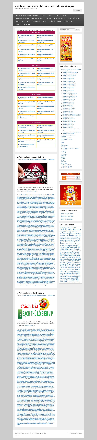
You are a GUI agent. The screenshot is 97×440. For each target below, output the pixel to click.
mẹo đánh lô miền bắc (45, 244)
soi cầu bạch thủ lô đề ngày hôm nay (31, 250)
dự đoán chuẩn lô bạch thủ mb (30, 292)
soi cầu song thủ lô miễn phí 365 (29, 280)
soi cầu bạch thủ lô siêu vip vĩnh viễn (39, 397)
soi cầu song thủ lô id (21, 278)
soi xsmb (71, 275)
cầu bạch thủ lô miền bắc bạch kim (47, 334)
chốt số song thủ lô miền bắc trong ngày (42, 225)
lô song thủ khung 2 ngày (32, 235)
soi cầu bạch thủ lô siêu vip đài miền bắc (35, 259)
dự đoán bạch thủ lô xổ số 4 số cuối (38, 229)
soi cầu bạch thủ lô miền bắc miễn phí (46, 253)
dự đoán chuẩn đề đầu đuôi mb (69, 84)
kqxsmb (66, 261)
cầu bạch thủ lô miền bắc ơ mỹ (25, 201)
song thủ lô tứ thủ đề (38, 285)
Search (77, 29)
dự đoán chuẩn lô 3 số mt (68, 112)
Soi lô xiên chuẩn (64, 275)
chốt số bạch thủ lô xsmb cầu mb (37, 220)
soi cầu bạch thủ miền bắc (38, 273)
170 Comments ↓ (51, 159)
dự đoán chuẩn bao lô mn (68, 123)
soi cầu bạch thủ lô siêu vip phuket (42, 260)
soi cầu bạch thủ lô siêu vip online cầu (27, 260)
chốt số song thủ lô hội (46, 358)
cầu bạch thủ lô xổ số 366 (24, 202)
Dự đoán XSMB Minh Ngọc (67, 245)
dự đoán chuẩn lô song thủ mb (30, 157)
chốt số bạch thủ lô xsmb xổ (45, 354)
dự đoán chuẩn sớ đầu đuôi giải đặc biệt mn (72, 132)
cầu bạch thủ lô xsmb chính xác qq (37, 203)
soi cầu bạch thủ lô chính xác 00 (48, 248)
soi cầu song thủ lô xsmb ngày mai (33, 283)
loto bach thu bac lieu (23, 373)
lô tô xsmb (37, 372)
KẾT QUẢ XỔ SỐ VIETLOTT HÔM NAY (71, 148)
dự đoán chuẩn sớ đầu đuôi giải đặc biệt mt (71, 115)
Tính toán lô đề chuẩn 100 (59, 18)
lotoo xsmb (24, 375)
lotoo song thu (32, 244)
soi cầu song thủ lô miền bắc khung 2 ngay (43, 417)
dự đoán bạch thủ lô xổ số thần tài (45, 230)
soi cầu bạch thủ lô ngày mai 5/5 (30, 391)
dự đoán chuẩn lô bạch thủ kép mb (70, 93)
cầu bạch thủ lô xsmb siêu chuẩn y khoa (29, 208)
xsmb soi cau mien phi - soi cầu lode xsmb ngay (36, 159)
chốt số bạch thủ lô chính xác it (36, 210)
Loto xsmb (19, 375)
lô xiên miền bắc (33, 241)
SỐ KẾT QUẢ (27, 24)
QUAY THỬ (19, 24)
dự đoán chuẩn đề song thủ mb (69, 86)
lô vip (22, 241)
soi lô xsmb (31, 285)
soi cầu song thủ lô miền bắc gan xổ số (34, 278)
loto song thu (25, 244)
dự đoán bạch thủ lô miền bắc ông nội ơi (42, 227)
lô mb (46, 369)
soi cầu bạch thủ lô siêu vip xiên (33, 262)
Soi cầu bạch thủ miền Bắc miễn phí (44, 410)
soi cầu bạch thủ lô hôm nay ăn (23, 252)
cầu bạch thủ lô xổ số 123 (48, 335)
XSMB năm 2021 (65, 278)
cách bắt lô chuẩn (20, 199)
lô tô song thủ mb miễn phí (43, 240)
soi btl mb (35, 382)
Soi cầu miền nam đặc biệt (37, 18)
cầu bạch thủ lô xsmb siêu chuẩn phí (35, 207)
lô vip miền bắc (27, 241)
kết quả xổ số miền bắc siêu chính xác (70, 261)
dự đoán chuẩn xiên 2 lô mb (68, 100)
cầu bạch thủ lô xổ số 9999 (35, 202)
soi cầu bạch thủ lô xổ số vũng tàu (46, 268)
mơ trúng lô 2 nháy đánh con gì (28, 245)
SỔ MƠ (72, 21)
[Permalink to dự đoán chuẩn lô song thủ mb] (32, 185)
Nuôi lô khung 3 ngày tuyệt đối (48, 245)
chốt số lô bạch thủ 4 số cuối (24, 221)
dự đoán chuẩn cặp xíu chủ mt (69, 108)
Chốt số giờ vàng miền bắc (68, 228)
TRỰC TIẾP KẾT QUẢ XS (73, 18)
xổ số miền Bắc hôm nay (69, 280)
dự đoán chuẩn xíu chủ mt (68, 117)
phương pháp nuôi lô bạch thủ (27, 381)
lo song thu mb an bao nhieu (28, 236)
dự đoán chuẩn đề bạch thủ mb (69, 83)
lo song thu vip (45, 238)
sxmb (75, 275)
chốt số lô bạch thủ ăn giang (36, 221)
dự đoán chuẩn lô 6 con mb (68, 89)
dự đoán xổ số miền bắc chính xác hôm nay (70, 250)
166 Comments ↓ (51, 295)
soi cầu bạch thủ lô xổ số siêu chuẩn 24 (44, 404)
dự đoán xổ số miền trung (70, 258)
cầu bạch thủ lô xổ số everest (47, 202)
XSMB (17, 21)
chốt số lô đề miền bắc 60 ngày (37, 222)
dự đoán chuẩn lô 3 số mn (68, 127)
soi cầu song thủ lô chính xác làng (44, 414)
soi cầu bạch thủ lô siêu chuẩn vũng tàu (33, 394)
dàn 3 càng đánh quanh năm (65, 237)
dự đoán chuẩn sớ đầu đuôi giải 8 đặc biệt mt (72, 114)
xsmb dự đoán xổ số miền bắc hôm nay (72, 276)
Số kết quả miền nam (67, 167)
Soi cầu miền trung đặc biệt (22, 18)
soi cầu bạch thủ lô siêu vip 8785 (44, 258)
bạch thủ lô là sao (39, 196)
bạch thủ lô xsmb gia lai (42, 198)
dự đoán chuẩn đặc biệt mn (68, 124)
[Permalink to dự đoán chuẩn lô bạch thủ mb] (36, 320)
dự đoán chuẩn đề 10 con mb (69, 81)
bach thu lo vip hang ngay (46, 333)
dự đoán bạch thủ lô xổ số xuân (25, 366)
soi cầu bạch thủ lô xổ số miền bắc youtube (42, 266)
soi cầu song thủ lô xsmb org (46, 283)
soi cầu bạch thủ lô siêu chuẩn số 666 (36, 257)
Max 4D (64, 152)
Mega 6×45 (65, 149)
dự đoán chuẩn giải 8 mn (68, 126)
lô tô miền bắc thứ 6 (34, 239)
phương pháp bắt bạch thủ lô (48, 378)
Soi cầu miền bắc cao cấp (60, 15)
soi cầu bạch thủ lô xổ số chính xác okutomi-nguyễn (41, 400)
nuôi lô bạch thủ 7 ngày (42, 376)
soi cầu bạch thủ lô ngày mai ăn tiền (28, 255)
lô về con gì (42, 372)
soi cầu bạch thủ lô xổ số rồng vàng (36, 267)
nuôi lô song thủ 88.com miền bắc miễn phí (32, 248)
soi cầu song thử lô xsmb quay (30, 423)
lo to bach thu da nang (46, 371)
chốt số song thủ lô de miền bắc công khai (38, 224)
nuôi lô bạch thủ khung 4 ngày (46, 377)
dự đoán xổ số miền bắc (70, 247)
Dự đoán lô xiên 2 (65, 243)
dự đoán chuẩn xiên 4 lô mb (68, 103)
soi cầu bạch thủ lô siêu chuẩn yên (31, 258)
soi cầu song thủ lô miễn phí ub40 (43, 280)
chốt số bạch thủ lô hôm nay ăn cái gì (40, 211)
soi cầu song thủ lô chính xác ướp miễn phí (29, 277)
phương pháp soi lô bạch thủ (39, 381)
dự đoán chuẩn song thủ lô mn (69, 135)
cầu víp (49, 208)
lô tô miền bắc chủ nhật (24, 239)
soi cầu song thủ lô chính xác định (37, 276)
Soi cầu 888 (45, 382)
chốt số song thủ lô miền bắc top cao (26, 225)
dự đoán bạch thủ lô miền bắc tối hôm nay (25, 363)
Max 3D (64, 151)
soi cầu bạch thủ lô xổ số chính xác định (27, 263)
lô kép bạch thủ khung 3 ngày (39, 369)
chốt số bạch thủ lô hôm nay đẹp (31, 212)
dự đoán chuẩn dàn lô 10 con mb (69, 75)
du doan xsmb (75, 235)
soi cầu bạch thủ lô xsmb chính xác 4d (37, 269)
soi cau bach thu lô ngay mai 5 (38, 254)
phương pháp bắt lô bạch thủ (39, 380)
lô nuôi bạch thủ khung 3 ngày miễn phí (34, 371)
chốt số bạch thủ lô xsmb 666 (28, 219)
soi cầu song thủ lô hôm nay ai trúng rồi (46, 277)
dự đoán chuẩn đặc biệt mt (68, 109)
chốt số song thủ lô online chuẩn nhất (39, 226)
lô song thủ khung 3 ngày (42, 235)
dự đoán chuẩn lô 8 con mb (68, 90)
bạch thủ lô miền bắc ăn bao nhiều (28, 197)
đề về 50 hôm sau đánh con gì (73, 282)
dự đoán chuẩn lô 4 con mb (68, 87)
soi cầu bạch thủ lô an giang (38, 383)
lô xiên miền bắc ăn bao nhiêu (43, 241)
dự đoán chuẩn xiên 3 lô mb (68, 102)
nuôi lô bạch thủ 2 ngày (44, 375)
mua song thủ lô (38, 245)
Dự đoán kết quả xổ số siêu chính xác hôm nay (70, 242)
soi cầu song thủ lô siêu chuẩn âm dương (39, 281)
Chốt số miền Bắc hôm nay (70, 230)
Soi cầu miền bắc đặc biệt (46, 15)
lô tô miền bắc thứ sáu (23, 240)
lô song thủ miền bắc (38, 236)
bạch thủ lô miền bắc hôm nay (41, 197)
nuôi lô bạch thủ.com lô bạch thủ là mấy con (33, 378)
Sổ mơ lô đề (48, 18)
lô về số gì (47, 372)
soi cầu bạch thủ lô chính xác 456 (24, 249)
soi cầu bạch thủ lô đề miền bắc (33, 386)
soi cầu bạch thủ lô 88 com (26, 383)
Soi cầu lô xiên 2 (66, 269)
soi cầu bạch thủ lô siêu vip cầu (39, 395)
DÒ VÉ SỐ (66, 21)
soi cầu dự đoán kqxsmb (72, 264)
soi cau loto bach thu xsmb (42, 411)
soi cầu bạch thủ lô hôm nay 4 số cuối (46, 250)
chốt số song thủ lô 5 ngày (24, 224)
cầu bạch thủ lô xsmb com (49, 203)
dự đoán (63, 238)
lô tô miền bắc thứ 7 (42, 239)
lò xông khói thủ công (27, 243)
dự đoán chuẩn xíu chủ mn (68, 133)
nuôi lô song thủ (20, 246)
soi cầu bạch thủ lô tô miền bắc (29, 399)
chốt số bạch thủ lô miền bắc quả (38, 215)
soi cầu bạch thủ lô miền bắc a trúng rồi (32, 389)
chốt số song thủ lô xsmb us (27, 227)
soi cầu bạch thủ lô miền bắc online (24, 254)
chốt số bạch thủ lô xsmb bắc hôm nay (41, 219)
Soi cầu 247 (40, 382)
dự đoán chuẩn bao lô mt (68, 106)
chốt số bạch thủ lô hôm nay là (45, 212)
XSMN (23, 21)
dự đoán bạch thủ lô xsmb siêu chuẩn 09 (30, 232)
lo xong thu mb (40, 243)
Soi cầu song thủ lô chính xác (33, 274)
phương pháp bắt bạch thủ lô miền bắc (25, 380)
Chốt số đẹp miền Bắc (70, 232)
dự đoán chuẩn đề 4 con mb (68, 77)
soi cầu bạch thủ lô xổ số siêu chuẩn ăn (31, 268)
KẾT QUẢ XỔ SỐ (36, 21)
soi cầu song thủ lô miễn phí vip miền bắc (31, 419)
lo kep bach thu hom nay (28, 369)
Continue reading (32, 191)
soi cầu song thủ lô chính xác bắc (46, 274)
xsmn (72, 278)
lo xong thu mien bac (47, 243)
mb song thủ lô (38, 244)
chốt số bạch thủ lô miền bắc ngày (24, 215)
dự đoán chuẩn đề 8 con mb (68, 80)
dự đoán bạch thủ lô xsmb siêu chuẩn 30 (27, 234)
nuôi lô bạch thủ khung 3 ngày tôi (33, 377)
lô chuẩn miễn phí (22, 235)
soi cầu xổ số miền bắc (71, 273)
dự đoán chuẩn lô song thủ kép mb (70, 96)
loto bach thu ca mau (32, 373)
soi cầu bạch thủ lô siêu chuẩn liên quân (43, 255)
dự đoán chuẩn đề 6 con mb (68, 78)
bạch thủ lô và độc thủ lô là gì (31, 198)
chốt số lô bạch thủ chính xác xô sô (45, 355)
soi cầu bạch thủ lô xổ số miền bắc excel (45, 264)
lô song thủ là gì (51, 235)
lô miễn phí (50, 369)
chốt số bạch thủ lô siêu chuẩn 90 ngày (29, 216)
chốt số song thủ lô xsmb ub (48, 361)
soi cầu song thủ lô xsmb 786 (44, 282)
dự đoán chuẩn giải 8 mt (68, 111)
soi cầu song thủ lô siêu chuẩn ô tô (27, 420)
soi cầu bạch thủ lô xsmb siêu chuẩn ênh (44, 272)
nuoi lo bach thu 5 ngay (32, 376)
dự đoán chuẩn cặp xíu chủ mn (69, 121)
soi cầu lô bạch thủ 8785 (48, 273)
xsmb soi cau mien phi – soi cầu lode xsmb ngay (44, 6)
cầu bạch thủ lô (28, 199)
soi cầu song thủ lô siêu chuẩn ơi (31, 282)
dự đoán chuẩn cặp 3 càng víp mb (70, 74)
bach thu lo (48, 329)
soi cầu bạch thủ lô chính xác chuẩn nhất (39, 249)
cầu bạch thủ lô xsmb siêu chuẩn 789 (24, 205)
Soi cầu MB (73, 269)
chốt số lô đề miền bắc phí (45, 357)
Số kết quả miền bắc (67, 164)
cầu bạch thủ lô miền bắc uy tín (38, 201)
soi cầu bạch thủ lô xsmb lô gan (42, 408)
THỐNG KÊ (52, 21)
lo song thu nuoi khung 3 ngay (35, 238)
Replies (45, 285)
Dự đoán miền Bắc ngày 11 (75, 243)
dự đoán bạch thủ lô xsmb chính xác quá (37, 231)
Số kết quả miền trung (67, 166)
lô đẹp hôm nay (76, 262)
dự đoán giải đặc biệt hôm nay (71, 238)
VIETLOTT (44, 21)
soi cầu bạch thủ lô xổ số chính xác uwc (29, 264)
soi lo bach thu (40, 423)
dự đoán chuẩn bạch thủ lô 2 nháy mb (70, 72)
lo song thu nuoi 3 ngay (24, 238)
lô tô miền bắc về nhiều (32, 240)
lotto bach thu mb (36, 375)
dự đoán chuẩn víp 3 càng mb (69, 99)
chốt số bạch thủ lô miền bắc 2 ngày (47, 213)
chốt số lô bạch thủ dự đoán (25, 222)
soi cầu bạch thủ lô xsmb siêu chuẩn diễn (27, 272)
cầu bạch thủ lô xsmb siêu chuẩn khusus (36, 206)
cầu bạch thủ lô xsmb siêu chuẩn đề (40, 205)
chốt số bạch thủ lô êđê (28, 211)
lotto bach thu (29, 375)
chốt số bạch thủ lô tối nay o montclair (34, 217)
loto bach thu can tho (41, 373)
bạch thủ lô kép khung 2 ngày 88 (29, 196)
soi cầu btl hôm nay (22, 411)
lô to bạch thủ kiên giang (30, 372)
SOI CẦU (59, 21)
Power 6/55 (65, 154)
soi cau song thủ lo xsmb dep (28, 422)
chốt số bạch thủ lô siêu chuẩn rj (44, 216)
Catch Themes (79, 433)
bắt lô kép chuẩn (51, 198)
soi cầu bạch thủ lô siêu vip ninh (32, 396)
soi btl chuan (23, 382)
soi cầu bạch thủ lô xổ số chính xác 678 (43, 399)
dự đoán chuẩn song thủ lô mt (69, 118)
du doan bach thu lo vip (33, 362)
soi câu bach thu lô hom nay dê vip (37, 252)
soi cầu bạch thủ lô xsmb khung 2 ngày (34, 271)
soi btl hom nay (30, 382)
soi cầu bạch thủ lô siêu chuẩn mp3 (39, 392)
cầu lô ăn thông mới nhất (43, 208)
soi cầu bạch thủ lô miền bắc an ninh (31, 253)
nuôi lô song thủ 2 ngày (36, 246)
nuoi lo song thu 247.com (46, 246)
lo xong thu (34, 243)
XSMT (28, 21)
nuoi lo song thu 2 (27, 246)
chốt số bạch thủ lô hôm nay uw (33, 213)
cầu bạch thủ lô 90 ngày (36, 199)
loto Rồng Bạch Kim (50, 373)
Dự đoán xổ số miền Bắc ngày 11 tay (72, 252)
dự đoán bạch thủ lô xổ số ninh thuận (30, 230)
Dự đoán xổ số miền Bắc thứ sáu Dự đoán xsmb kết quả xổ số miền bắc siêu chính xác (70, 255)
